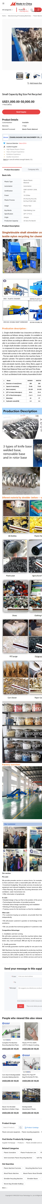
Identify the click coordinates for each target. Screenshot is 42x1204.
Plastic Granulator (10, 1152)
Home (4, 16)
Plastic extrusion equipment (11, 1132)
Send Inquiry (21, 112)
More (4, 1188)
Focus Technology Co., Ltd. (27, 1195)
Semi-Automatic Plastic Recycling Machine (18, 1158)
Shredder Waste (32, 1179)
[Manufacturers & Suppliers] (21, 4)
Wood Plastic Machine (11, 1173)
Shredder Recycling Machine (13, 1179)
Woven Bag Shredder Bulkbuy (13, 1184)
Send (20, 1006)
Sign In (5, 159)
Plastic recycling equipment (31, 1132)
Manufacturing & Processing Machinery (19, 16)
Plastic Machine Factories (12, 1168)
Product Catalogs (32, 1127)
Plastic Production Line (28, 1152)
